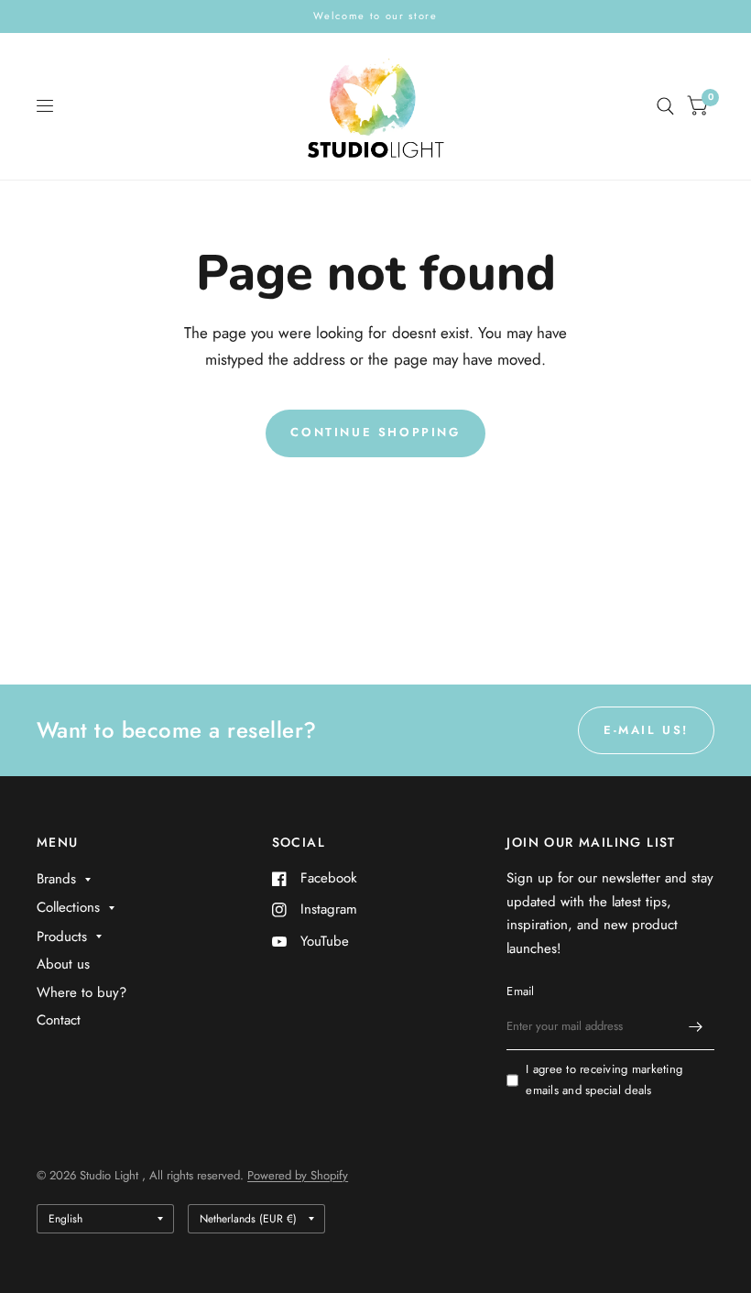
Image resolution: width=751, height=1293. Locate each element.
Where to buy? (81, 992)
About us (63, 964)
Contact (59, 1020)
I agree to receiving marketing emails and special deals (604, 1079)
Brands (56, 879)
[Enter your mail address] (696, 1026)
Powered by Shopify (297, 1175)
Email (520, 991)
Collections (68, 907)
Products (62, 936)
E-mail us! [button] (646, 730)
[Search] (665, 106)
